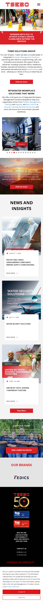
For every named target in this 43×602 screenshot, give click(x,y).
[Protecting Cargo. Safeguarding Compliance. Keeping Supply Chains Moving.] (21, 236)
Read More (10, 273)
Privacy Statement (13, 587)
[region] (21, 584)
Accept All (21, 592)
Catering (14, 107)
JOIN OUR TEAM (21, 541)
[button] (2, 26)
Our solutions (22, 535)
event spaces (33, 69)
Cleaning (8, 104)
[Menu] (38, 4)
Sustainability (21, 537)
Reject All (21, 597)
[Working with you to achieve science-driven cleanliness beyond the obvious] (21, 26)
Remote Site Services (27, 107)
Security (7, 107)
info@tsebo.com (21, 552)
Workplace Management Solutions (25, 57)
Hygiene (18, 104)
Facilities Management (31, 102)
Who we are (21, 533)
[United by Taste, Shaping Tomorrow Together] (21, 364)
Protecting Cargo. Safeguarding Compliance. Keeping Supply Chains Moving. (20, 262)
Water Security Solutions (18, 324)
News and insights (21, 539)
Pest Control (31, 104)
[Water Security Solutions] (21, 300)
